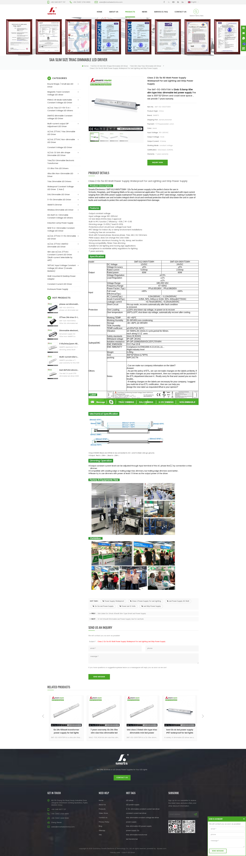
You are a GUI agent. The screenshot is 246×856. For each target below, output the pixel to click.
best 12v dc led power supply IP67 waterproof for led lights (179, 731)
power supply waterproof (114, 601)
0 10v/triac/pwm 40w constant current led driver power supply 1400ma (69, 344)
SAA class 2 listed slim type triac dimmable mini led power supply (142, 731)
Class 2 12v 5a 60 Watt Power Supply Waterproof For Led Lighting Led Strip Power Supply (131, 641)
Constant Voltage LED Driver (59, 147)
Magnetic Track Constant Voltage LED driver (58, 93)
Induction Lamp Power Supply (60, 222)
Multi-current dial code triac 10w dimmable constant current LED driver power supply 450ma (69, 357)
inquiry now (157, 162)
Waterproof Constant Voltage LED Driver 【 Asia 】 (60, 188)
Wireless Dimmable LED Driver (60, 209)
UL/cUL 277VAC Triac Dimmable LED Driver (61, 133)
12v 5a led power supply (104, 606)
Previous (43, 716)
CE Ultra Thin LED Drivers (57, 168)
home (99, 11)
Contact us (180, 11)
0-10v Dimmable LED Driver (59, 199)
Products (102, 809)
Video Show (103, 813)
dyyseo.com (161, 848)
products (130, 11)
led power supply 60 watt (179, 601)
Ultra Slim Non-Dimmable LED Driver (60, 175)
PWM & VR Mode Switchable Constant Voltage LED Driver (59, 101)
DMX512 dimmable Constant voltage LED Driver (59, 117)
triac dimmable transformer (136, 835)
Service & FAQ (161, 11)
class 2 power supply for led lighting (146, 601)
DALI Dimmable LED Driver (58, 194)
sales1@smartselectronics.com (110, 2)
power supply (131, 822)
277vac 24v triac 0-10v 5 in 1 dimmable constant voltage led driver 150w (69, 317)
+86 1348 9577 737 (58, 2)
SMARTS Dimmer (54, 204)
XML (100, 835)
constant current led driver (136, 813)
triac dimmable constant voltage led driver (142, 817)
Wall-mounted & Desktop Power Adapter (61, 277)
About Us (102, 805)
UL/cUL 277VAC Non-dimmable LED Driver (61, 141)
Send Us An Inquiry (216, 819)
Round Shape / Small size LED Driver (60, 85)
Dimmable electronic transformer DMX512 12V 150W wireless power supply (69, 331)
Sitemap (102, 830)
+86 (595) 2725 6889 (81, 2)
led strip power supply (152, 606)
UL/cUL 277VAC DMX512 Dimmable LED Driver (57, 245)
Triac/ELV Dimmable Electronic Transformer (60, 162)
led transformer (132, 839)
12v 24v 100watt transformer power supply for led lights (66, 731)
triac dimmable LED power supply (139, 826)
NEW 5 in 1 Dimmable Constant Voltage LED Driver (61, 229)
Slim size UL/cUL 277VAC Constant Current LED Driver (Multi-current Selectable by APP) (59, 256)
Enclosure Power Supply (57, 289)
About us (113, 11)
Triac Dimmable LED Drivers (59, 181)
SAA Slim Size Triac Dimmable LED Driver (146, 66)
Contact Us (103, 817)
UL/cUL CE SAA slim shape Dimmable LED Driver (109, 66)
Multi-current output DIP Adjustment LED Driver (58, 125)
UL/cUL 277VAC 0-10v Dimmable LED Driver (61, 237)
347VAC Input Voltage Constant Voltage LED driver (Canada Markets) (61, 268)
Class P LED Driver (128, 852)
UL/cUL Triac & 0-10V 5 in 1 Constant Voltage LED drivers (60, 109)
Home (101, 800)
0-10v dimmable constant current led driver (143, 809)
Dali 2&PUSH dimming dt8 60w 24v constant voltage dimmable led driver (69, 370)
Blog (100, 826)
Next (203, 716)
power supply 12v (132, 830)
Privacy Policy (104, 822)
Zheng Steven (56, 822)
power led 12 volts (128, 606)
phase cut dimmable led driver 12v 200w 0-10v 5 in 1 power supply (69, 304)
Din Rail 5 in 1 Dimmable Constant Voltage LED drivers (60, 216)
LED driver (129, 800)
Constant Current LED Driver (59, 284)
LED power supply (132, 805)
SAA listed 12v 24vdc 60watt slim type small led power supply (122, 613)
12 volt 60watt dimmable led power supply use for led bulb (121, 619)
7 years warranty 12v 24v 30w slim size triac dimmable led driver (104, 731)
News (144, 11)
